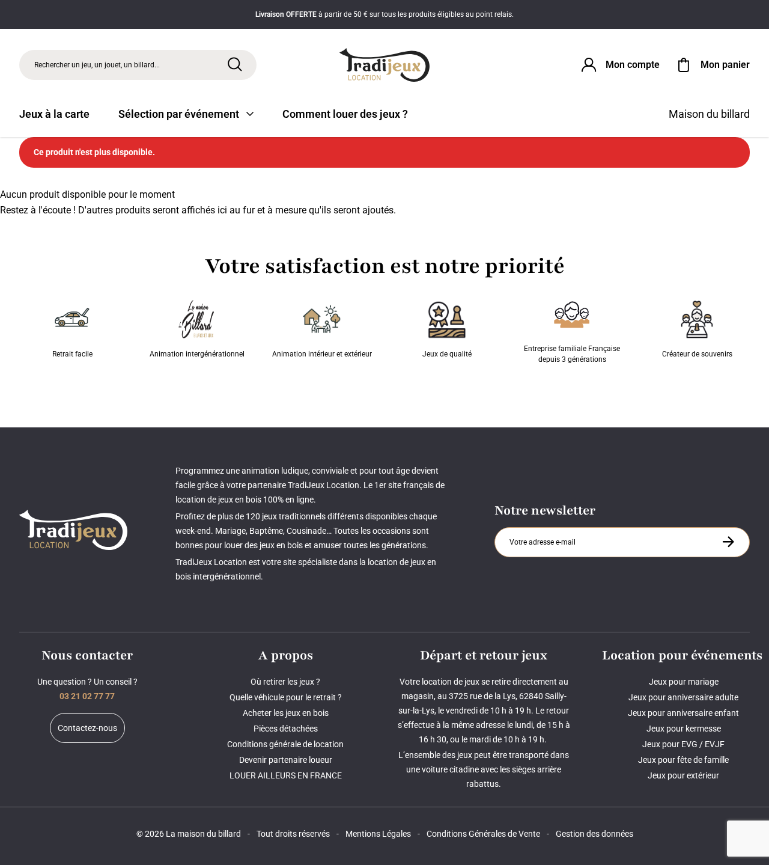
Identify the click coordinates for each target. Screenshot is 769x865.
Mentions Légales (378, 834)
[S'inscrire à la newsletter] (728, 541)
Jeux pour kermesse (683, 728)
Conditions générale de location (285, 744)
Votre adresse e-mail (544, 527)
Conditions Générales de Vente (483, 834)
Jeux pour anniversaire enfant (683, 713)
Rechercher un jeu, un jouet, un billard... (97, 65)
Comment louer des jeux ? (345, 114)
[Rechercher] (235, 64)
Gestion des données (594, 834)
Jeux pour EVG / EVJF (683, 744)
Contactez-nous (87, 728)
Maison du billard (709, 114)
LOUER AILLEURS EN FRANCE (285, 775)
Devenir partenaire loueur (285, 760)
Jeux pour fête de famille (683, 760)
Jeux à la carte (54, 114)
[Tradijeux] (384, 65)
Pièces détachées (286, 728)
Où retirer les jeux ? (285, 681)
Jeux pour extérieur (683, 775)
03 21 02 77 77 (87, 696)
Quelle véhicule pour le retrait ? (285, 697)
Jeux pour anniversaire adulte (683, 697)
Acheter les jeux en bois (286, 713)
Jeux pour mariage (684, 681)
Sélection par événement (178, 114)
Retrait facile (72, 354)
